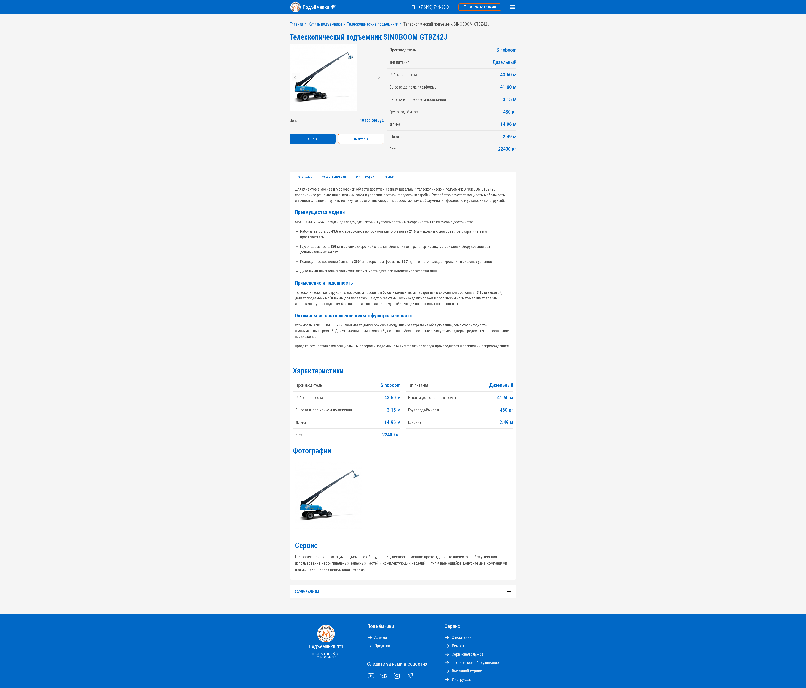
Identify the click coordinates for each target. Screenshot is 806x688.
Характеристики (334, 177)
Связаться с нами (483, 7)
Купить (312, 138)
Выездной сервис (467, 671)
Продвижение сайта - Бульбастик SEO (326, 655)
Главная (296, 24)
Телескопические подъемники (372, 24)
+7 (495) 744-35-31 (435, 7)
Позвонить (361, 138)
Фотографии (365, 177)
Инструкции (462, 679)
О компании (461, 637)
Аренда (380, 637)
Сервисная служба (467, 654)
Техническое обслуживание (475, 662)
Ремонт (458, 645)
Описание (305, 177)
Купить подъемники (325, 24)
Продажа (382, 645)
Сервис (389, 177)
